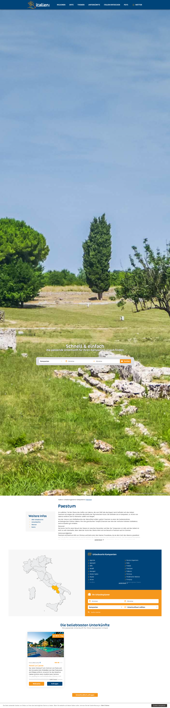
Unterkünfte (94, 5)
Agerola (92, 560)
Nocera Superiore (132, 560)
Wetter (138, 5)
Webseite (36, 684)
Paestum (129, 568)
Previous (30, 645)
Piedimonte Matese (133, 577)
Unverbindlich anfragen (85, 695)
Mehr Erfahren (105, 705)
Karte (34, 527)
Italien (60, 500)
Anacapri (92, 571)
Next (61, 645)
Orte (71, 5)
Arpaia (92, 577)
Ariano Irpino (94, 574)
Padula (128, 566)
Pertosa (129, 574)
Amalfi (92, 568)
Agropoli (92, 563)
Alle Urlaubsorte (37, 519)
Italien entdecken (112, 5)
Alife (91, 566)
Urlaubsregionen (69, 500)
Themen (81, 5)
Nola (127, 563)
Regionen (61, 5)
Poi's (126, 5)
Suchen (127, 361)
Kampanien (80, 500)
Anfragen (54, 684)
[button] (51, 361)
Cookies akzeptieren (159, 706)
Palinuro (129, 571)
